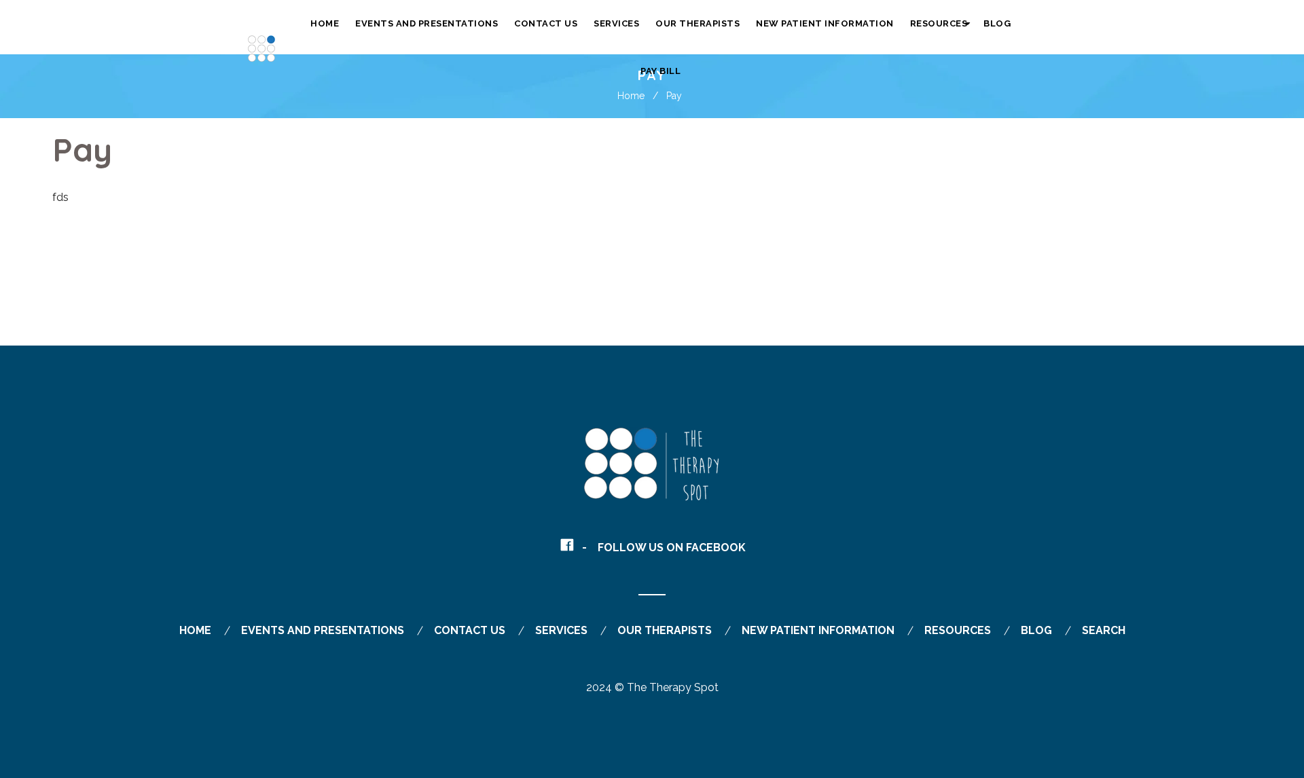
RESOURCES (957, 630)
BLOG (1036, 630)
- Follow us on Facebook (664, 547)
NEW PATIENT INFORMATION (818, 630)
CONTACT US (469, 630)
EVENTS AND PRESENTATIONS (322, 630)
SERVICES (561, 630)
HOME (195, 630)
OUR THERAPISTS (664, 630)
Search (1103, 630)
